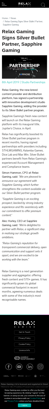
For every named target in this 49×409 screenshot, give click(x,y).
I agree (24, 405)
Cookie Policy (24, 344)
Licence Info (24, 351)
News (13, 18)
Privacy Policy (24, 338)
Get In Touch (24, 332)
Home (5, 18)
